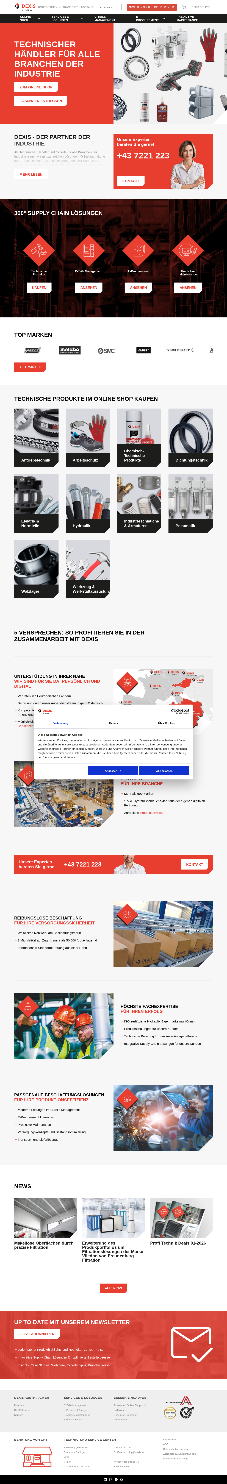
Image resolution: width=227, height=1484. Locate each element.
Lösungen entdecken (41, 101)
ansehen (88, 288)
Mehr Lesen (31, 174)
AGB (165, 1444)
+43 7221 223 (82, 864)
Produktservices (151, 813)
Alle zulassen (164, 770)
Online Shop (25, 18)
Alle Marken (30, 367)
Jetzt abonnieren (37, 1334)
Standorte (70, 7)
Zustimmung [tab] (60, 723)
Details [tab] (113, 723)
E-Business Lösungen (76, 1410)
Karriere (18, 1414)
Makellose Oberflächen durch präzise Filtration (44, 1245)
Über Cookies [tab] (166, 723)
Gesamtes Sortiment (125, 1414)
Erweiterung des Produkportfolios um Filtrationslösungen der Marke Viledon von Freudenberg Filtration (112, 1251)
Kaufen (39, 288)
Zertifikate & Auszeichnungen (179, 1453)
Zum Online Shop (36, 87)
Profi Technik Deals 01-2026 (178, 1243)
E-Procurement (147, 18)
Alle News (113, 1288)
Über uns (19, 1405)
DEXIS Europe (22, 1410)
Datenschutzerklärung (175, 1449)
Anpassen (111, 770)
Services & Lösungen (60, 18)
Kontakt (87, 7)
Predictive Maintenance (187, 18)
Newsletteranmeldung (175, 1458)
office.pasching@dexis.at (130, 1452)
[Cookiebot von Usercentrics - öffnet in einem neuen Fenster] (173, 711)
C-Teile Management (105, 18)
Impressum (169, 1439)
